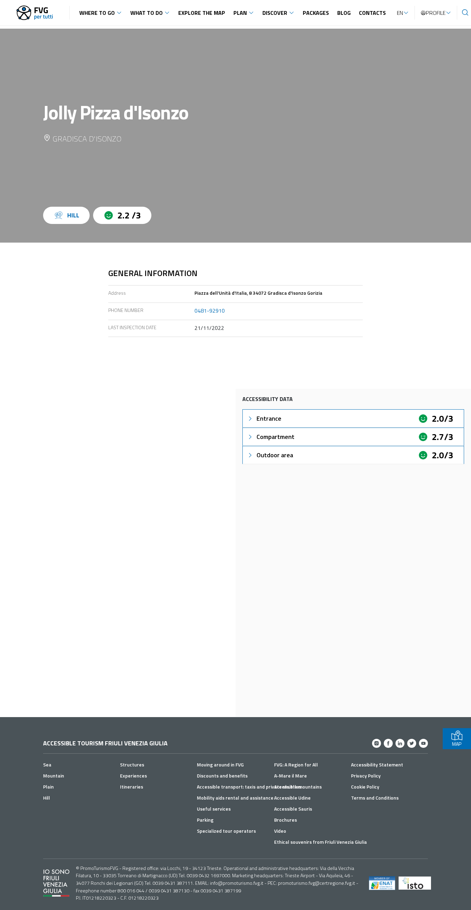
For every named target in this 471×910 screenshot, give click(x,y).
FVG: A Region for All (296, 764)
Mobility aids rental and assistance (235, 797)
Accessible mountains (298, 786)
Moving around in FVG (220, 764)
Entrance (269, 418)
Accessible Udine (292, 797)
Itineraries (131, 786)
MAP (456, 743)
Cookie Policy (365, 786)
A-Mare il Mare (290, 775)
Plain (48, 786)
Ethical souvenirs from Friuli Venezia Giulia (320, 841)
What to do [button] (146, 13)
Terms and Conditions (375, 797)
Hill (46, 797)
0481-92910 (209, 310)
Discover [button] (274, 13)
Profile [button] (435, 13)
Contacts (372, 13)
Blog (344, 13)
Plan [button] (240, 13)
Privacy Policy (366, 775)
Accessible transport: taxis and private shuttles (249, 786)
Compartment (275, 436)
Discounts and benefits (222, 775)
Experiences (133, 775)
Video (280, 830)
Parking (205, 819)
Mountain (53, 775)
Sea (47, 764)
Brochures (285, 819)
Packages (316, 13)
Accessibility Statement (377, 764)
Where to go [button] (97, 13)
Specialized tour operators (226, 830)
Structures (132, 764)
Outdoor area (275, 455)
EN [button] (400, 13)
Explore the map (201, 13)
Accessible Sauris (293, 808)
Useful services (214, 808)
